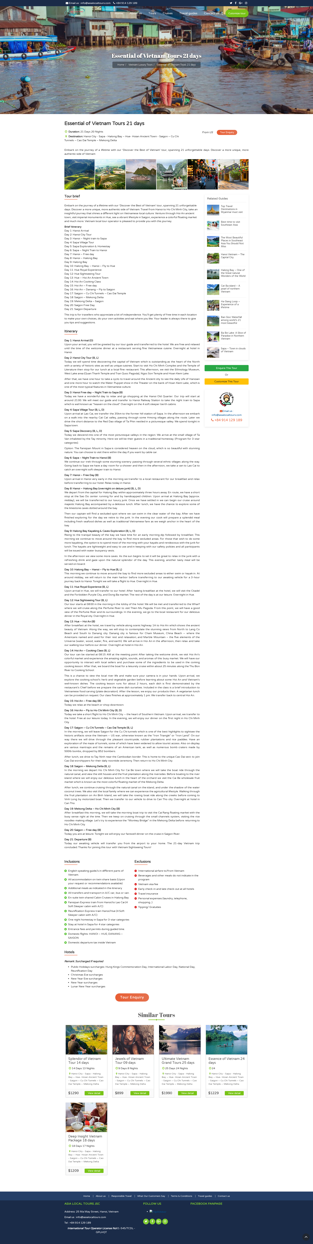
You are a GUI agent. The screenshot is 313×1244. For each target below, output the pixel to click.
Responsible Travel (121, 1196)
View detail (94, 1093)
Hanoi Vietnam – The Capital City (233, 256)
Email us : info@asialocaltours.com (89, 3)
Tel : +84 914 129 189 (77, 1222)
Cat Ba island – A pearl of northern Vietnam (230, 288)
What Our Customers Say (151, 1196)
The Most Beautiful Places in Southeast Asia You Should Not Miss (232, 242)
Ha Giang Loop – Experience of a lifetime (230, 304)
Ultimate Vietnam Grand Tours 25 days (178, 1061)
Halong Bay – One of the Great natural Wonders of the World (233, 273)
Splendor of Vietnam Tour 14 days (84, 1061)
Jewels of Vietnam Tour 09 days (129, 1061)
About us (135, 13)
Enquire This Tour (226, 368)
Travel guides (188, 13)
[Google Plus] (241, 3)
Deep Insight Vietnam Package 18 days (85, 1138)
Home (119, 13)
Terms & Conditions (181, 1196)
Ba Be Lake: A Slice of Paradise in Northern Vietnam (233, 335)
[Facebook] (236, 3)
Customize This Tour (226, 381)
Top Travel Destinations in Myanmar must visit (232, 209)
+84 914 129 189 (126, 3)
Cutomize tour (237, 13)
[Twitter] (231, 3)
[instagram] (246, 3)
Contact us (211, 13)
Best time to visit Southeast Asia (230, 223)
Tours (152, 13)
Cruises (168, 13)
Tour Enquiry (227, 132)
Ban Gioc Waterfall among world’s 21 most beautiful (231, 320)
